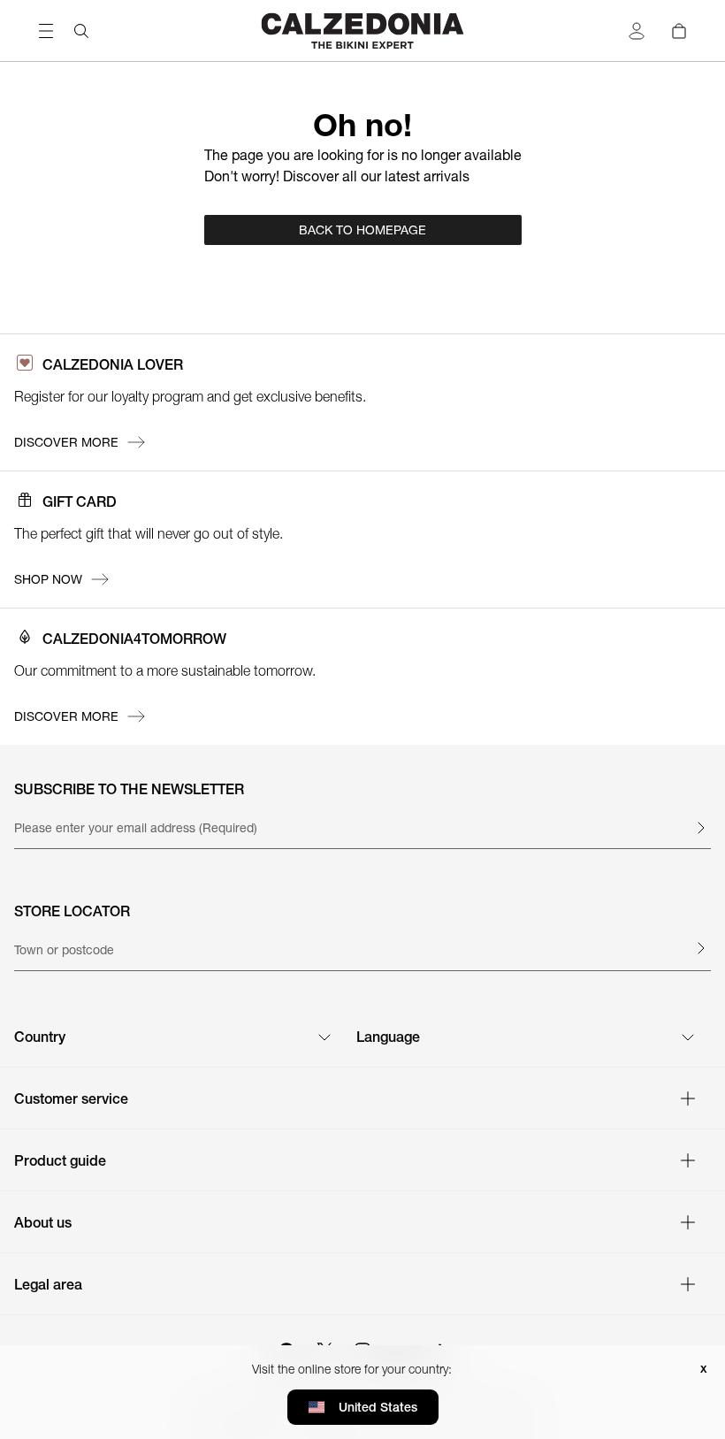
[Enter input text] (700, 827)
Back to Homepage (362, 230)
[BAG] (679, 31)
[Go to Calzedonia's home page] (362, 30)
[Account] (636, 31)
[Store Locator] (700, 948)
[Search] (81, 31)
